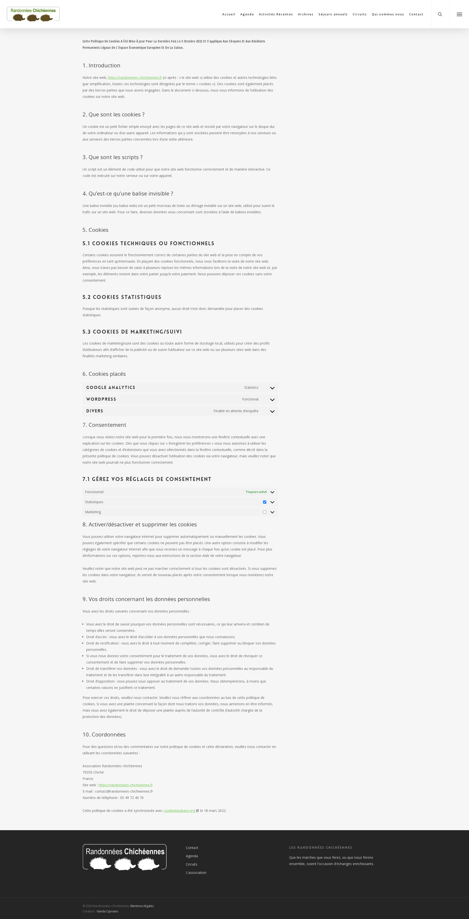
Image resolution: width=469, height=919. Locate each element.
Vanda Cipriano (107, 911)
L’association (196, 872)
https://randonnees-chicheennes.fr (135, 77)
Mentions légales (142, 906)
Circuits (191, 864)
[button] (459, 14)
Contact (192, 847)
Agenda (192, 856)
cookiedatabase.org (179, 810)
